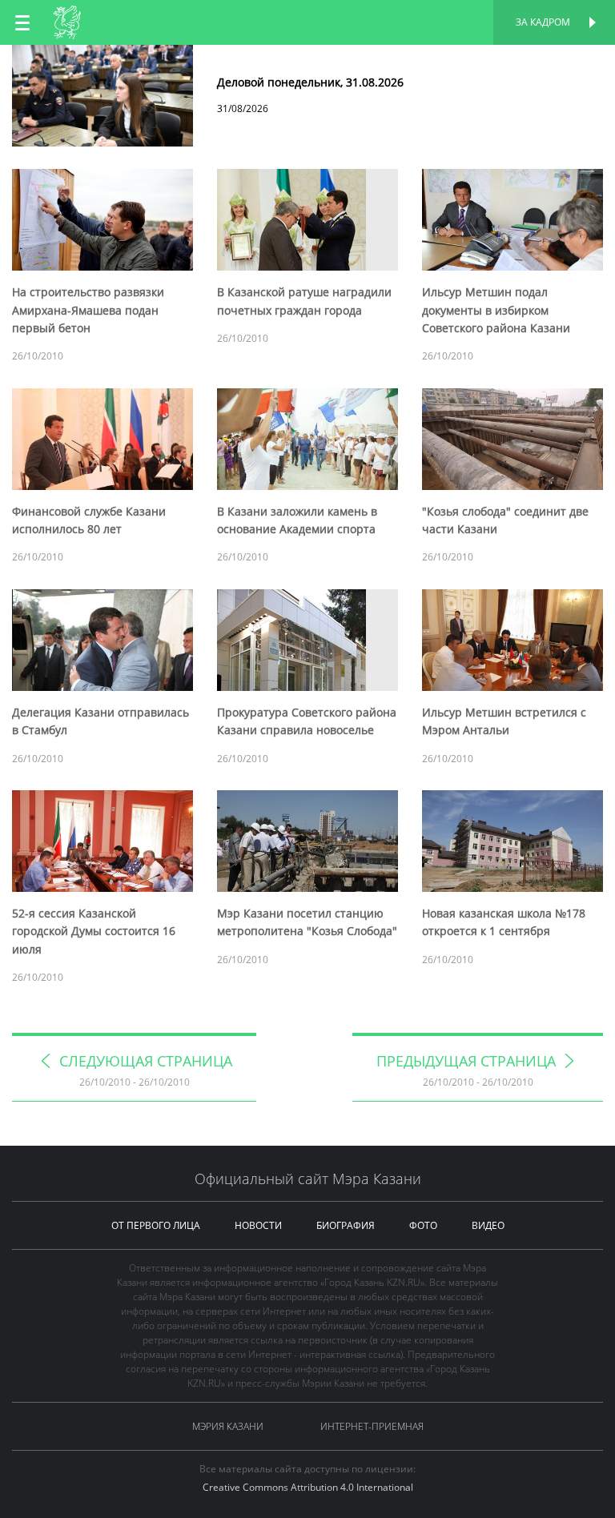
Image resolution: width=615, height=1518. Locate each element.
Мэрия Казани (227, 1426)
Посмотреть (308, 62)
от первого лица (155, 1225)
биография (345, 1225)
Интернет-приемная (372, 1426)
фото (423, 1225)
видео (488, 1225)
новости (258, 1225)
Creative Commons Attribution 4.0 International (308, 1487)
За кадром (543, 22)
